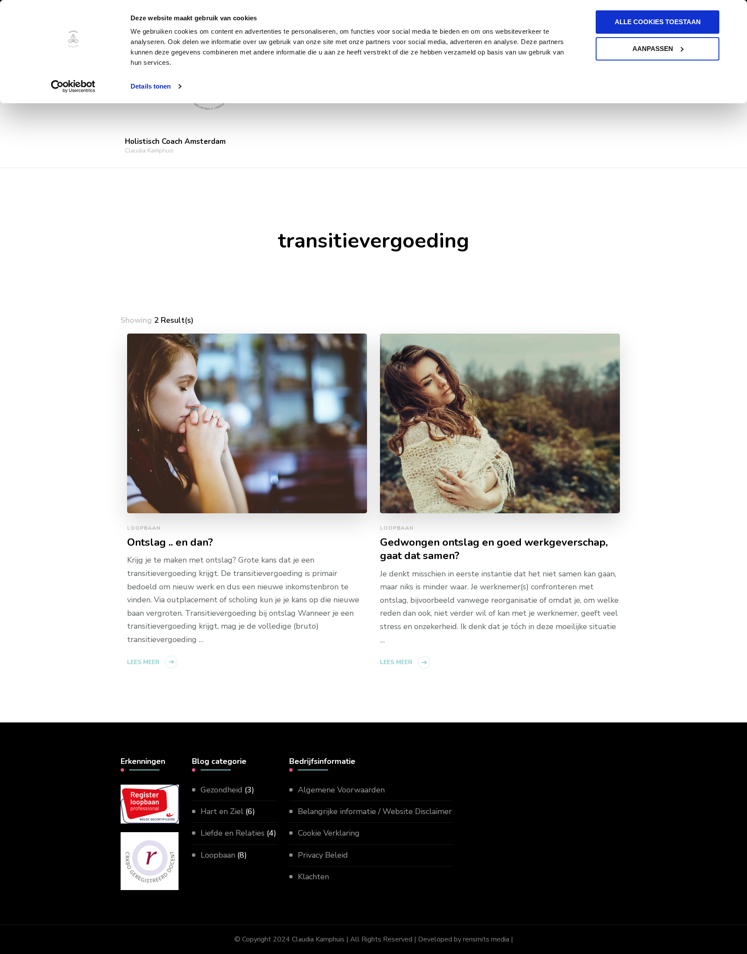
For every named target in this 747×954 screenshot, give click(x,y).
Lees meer (143, 662)
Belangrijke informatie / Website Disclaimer (375, 811)
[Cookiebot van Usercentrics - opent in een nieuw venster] (73, 86)
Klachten (313, 876)
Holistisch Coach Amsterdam (175, 141)
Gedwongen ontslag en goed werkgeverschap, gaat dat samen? (494, 549)
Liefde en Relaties (233, 833)
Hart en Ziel (222, 811)
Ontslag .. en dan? (170, 542)
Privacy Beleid (323, 855)
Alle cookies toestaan (658, 21)
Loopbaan (144, 528)
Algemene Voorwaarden (341, 790)
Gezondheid (222, 790)
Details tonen (151, 86)
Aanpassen (652, 48)
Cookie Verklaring (329, 833)
